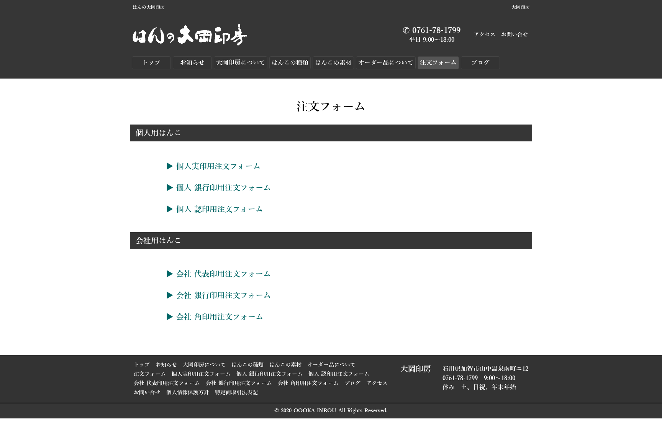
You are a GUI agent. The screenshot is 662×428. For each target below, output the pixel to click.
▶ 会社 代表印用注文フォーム (218, 274)
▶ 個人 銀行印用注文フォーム (218, 188)
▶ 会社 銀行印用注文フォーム (218, 295)
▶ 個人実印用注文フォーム (213, 166)
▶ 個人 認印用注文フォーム (214, 209)
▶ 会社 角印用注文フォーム (214, 317)
